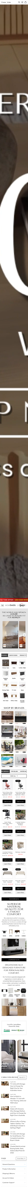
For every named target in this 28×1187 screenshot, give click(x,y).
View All (13, 776)
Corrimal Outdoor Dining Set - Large (7, 852)
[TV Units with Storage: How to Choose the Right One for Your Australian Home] (5, 1083)
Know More (20, 1158)
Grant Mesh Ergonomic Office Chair (7, 823)
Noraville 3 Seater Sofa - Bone (20, 881)
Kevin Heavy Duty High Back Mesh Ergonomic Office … (7, 794)
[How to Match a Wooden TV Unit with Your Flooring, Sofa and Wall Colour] (5, 1096)
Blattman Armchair (20, 852)
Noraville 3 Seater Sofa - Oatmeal (7, 881)
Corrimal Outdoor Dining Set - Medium (20, 823)
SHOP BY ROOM (13, 655)
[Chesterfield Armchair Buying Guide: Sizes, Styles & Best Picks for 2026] (5, 1146)
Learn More (7, 805)
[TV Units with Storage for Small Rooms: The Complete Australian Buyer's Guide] (5, 1133)
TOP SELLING (14, 771)
